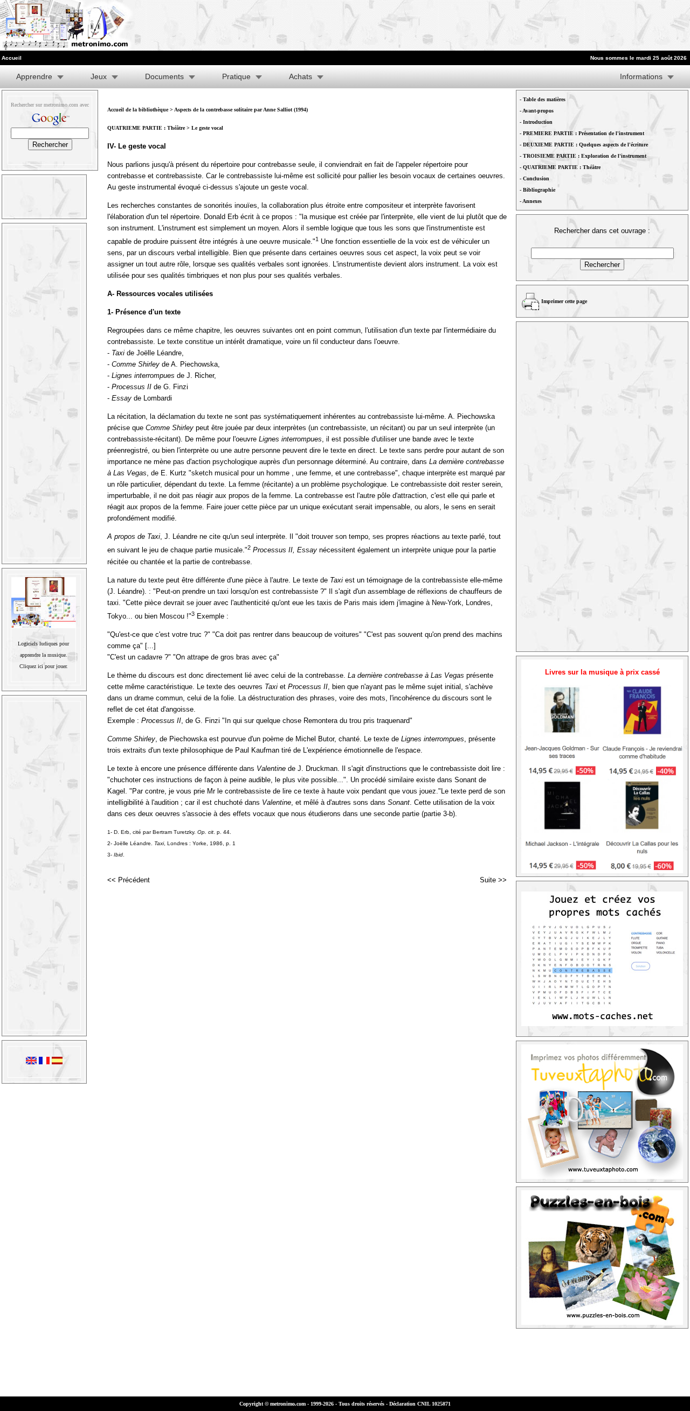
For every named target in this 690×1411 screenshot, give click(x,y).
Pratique (236, 76)
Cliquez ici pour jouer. (43, 666)
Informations (641, 76)
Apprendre (34, 76)
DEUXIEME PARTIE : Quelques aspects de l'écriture (585, 145)
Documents (164, 76)
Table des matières (544, 99)
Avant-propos (538, 111)
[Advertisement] (557, 25)
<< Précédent (128, 880)
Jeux (99, 76)
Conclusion (536, 178)
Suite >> (493, 880)
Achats (300, 76)
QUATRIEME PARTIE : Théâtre (147, 128)
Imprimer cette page (564, 301)
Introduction (538, 122)
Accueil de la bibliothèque (137, 110)
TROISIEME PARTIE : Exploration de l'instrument (584, 156)
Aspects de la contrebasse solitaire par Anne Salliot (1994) (241, 110)
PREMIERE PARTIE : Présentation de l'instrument (583, 133)
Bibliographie (539, 190)
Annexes (532, 201)
